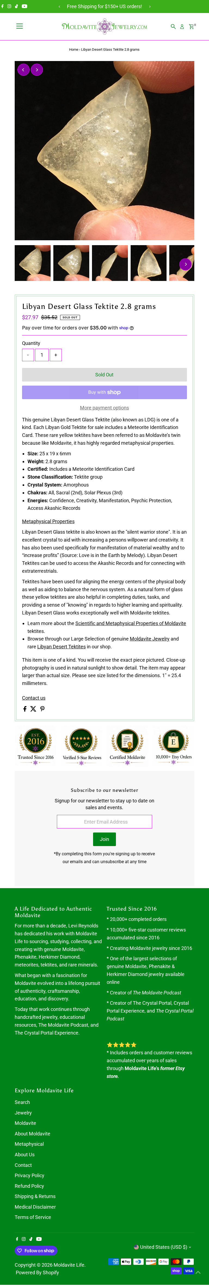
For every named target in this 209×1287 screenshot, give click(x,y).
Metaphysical (29, 1144)
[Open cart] (191, 26)
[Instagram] (9, 6)
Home (73, 49)
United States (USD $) (163, 1247)
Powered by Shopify (37, 1272)
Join (104, 839)
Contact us (33, 698)
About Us (25, 1154)
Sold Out (104, 374)
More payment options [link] (104, 408)
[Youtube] (24, 6)
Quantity (31, 343)
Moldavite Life (69, 1265)
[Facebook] (2, 6)
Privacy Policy (29, 1175)
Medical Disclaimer (35, 1207)
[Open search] (173, 26)
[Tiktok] (16, 6)
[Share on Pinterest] (42, 710)
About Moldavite (32, 1133)
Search (22, 1102)
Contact (23, 1165)
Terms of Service (33, 1217)
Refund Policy (29, 1186)
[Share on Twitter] (34, 710)
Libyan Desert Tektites (61, 646)
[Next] (149, 7)
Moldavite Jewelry (150, 639)
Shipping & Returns (35, 1196)
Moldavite (25, 1123)
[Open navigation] (19, 26)
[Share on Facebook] (25, 710)
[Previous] (59, 7)
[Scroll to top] (198, 1272)
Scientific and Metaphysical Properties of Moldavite (130, 623)
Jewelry (23, 1113)
